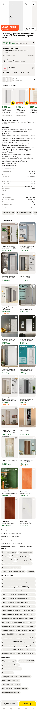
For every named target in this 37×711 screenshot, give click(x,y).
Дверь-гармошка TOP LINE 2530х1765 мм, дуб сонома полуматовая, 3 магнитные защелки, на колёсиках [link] (9, 431)
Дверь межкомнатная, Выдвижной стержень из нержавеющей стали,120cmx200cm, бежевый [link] (9, 399)
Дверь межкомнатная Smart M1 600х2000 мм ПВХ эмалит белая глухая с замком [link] (21, 109)
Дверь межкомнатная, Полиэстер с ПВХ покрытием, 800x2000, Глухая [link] (27, 461)
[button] (10, 28)
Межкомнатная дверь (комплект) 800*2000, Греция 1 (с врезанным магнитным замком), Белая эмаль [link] (26, 340)
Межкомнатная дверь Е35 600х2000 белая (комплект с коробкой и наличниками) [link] (9, 369)
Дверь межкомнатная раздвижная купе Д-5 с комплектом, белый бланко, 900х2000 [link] (9, 247)
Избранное (18, 708)
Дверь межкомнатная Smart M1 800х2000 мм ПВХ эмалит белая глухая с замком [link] (8, 109)
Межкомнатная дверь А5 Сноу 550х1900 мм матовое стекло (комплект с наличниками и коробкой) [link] (27, 247)
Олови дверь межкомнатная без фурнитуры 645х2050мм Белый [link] (27, 522)
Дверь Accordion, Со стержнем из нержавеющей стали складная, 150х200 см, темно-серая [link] (9, 308)
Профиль (33, 708)
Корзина (26, 708)
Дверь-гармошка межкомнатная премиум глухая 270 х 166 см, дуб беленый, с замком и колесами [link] (27, 431)
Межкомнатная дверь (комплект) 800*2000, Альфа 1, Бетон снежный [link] (9, 340)
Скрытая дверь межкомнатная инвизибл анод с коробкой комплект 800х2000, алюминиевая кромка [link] (9, 492)
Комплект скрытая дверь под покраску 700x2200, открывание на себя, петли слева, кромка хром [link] (27, 308)
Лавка (11, 708)
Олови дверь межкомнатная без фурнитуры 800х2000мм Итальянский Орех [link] (7, 522)
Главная (3, 708)
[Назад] (3, 3)
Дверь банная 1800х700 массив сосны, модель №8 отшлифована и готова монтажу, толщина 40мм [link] (9, 461)
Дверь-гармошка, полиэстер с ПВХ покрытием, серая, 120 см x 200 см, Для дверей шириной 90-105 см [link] (27, 277)
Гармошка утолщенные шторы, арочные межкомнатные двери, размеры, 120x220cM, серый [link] (26, 399)
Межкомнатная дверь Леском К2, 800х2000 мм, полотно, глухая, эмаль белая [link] (8, 277)
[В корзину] (13, 103)
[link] (9, 552)
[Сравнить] (26, 3)
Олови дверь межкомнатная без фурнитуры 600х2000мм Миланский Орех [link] (25, 492)
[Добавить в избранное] (30, 3)
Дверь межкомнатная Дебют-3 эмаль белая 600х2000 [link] (26, 369)
